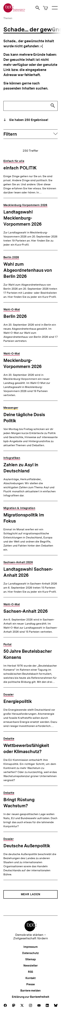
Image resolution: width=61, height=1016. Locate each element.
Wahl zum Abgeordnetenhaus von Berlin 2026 (27, 270)
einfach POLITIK (20, 167)
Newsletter (30, 965)
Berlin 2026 (15, 316)
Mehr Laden (30, 894)
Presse (30, 984)
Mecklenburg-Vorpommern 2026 (22, 363)
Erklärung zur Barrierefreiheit (30, 996)
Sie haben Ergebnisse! (28, 120)
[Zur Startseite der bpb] (14, 11)
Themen (7, 18)
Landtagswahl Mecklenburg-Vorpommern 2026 (22, 218)
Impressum (30, 946)
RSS (30, 971)
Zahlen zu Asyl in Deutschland (20, 467)
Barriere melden (30, 990)
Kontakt (30, 978)
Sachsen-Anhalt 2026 (25, 611)
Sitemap (30, 959)
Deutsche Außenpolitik (26, 845)
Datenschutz (30, 953)
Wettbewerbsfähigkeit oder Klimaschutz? (26, 748)
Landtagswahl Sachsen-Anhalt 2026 (28, 572)
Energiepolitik (17, 701)
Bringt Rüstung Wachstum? (18, 802)
